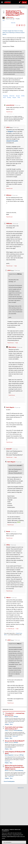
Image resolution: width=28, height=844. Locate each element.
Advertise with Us (22, 7)
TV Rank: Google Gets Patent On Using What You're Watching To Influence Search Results (13, 32)
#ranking (9, 97)
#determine (11, 95)
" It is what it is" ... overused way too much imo (14, 714)
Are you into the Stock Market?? (14, 741)
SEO (4, 20)
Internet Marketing (18, 730)
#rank (4, 97)
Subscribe (13, 22)
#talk (19, 97)
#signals (14, 97)
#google (18, 95)
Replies (7, 724)
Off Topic (16, 716)
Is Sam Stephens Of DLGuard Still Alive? (15, 752)
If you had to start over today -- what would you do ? (14, 728)
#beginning (5, 95)
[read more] (11, 722)
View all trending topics (9, 781)
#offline (23, 95)
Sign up (24, 2)
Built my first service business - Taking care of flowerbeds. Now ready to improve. (14, 767)
